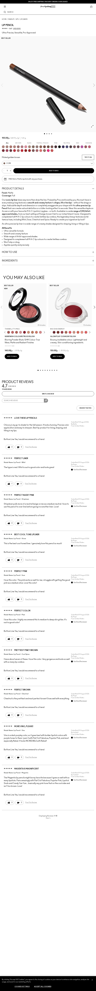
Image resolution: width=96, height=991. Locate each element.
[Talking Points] (48, 150)
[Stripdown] (7, 146)
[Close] (92, 979)
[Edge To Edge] (25, 146)
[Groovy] (85, 332)
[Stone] (37, 146)
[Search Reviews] (46, 401)
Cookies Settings (22, 986)
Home (4, 19)
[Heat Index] (70, 332)
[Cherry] (14, 150)
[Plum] (74, 146)
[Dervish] (22, 146)
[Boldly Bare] (10, 146)
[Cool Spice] (40, 146)
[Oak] (29, 146)
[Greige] (48, 146)
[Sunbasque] (28, 332)
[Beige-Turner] (44, 146)
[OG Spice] (44, 150)
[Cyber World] (67, 146)
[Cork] (33, 146)
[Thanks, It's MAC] (8, 332)
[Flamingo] (40, 150)
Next (48, 818)
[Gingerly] (32, 332)
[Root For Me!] (55, 146)
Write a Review (48, 394)
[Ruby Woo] (22, 150)
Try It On (88, 157)
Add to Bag (54, 170)
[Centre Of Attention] (29, 150)
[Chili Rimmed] (25, 150)
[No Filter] (16, 332)
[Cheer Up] (81, 332)
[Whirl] (18, 146)
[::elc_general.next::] (44, 332)
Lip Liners (24, 19)
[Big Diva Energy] (54, 332)
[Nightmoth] (70, 146)
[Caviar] (59, 146)
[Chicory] (37, 150)
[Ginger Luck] (66, 332)
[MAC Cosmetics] (48, 6)
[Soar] (89, 146)
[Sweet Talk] (85, 146)
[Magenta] (82, 146)
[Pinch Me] (12, 332)
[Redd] (52, 150)
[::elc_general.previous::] (5, 332)
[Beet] (7, 150)
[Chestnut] (52, 146)
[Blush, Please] (74, 332)
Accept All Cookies (42, 986)
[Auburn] (18, 150)
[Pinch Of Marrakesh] (58, 332)
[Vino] (78, 146)
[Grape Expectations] (63, 146)
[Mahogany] (33, 150)
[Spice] (14, 146)
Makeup (11, 19)
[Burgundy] (10, 150)
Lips (17, 19)
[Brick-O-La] (3, 150)
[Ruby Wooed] (24, 332)
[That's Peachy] (77, 332)
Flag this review (31, 447)
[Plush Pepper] (62, 332)
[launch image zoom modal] (92, 126)
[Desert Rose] (40, 332)
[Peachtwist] (36, 332)
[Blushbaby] (20, 332)
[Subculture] (3, 146)
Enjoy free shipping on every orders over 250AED (48, 1)
